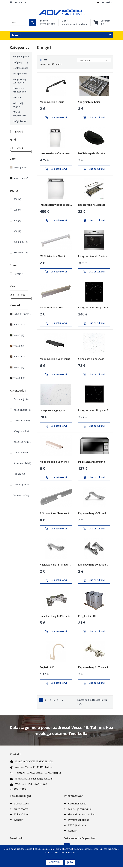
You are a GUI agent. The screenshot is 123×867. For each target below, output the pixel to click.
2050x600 (21, 241)
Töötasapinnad (19, 67)
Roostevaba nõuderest (91, 204)
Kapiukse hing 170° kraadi (55, 616)
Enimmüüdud (21, 814)
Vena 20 (19, 377)
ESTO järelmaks (77, 825)
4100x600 (21, 252)
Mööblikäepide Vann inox (54, 461)
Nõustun (54, 862)
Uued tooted (21, 809)
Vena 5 (19, 335)
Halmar (19, 273)
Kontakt (18, 819)
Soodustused (21, 803)
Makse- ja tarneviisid (80, 809)
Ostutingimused (77, 803)
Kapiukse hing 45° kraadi (92, 513)
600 (17, 209)
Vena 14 (19, 356)
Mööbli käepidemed (19, 114)
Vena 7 (19, 367)
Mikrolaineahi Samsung (91, 461)
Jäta (70, 862)
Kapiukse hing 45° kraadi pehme (56, 564)
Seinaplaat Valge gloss (91, 359)
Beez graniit (21, 167)
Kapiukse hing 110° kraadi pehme (94, 667)
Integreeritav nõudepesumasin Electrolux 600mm (56, 204)
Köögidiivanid (19, 121)
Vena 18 (19, 324)
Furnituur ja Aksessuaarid (19, 90)
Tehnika (17, 97)
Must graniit (21, 177)
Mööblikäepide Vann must (55, 359)
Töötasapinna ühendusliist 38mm (56, 513)
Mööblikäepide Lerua (52, 102)
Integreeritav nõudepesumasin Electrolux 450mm (56, 153)
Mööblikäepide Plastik (52, 256)
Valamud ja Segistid (18, 104)
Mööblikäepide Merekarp (92, 153)
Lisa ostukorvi (56, 117)
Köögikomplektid (19, 56)
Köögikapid (18, 62)
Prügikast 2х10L (87, 616)
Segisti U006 (47, 667)
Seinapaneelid (19, 73)
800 (17, 231)
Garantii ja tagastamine (81, 814)
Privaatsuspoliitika (78, 819)
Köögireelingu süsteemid (19, 81)
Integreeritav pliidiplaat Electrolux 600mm (94, 410)
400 (17, 220)
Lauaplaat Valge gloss (52, 410)
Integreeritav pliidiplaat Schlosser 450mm (94, 307)
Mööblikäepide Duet (51, 307)
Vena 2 (19, 345)
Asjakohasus (94, 60)
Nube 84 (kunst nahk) (23, 313)
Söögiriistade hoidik (89, 102)
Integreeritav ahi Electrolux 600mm (94, 256)
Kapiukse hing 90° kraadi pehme (94, 564)
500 (17, 199)
